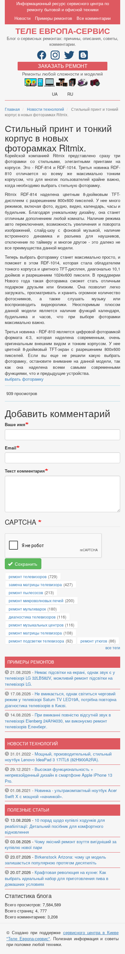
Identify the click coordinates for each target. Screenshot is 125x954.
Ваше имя (15, 424)
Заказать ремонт (63, 65)
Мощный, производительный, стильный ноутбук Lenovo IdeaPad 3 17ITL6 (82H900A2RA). (58, 757)
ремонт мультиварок (27, 608)
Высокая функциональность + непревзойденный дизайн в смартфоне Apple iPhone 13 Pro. (58, 775)
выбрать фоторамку (24, 379)
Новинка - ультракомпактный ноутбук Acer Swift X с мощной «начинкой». (61, 793)
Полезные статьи (28, 810)
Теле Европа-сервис (62, 30)
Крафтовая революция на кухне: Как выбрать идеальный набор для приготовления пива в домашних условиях (56, 878)
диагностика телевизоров (32, 616)
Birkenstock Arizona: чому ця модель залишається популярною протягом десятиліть (55, 860)
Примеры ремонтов (53, 18)
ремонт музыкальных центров (36, 624)
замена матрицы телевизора (35, 584)
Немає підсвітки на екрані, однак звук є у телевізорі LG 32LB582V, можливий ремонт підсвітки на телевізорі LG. (60, 678)
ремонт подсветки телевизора (36, 640)
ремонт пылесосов (26, 592)
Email (10, 448)
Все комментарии (94, 18)
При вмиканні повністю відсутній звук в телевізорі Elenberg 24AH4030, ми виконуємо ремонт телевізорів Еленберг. (58, 721)
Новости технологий (45, 109)
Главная (12, 109)
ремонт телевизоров (27, 576)
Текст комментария (25, 471)
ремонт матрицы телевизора (35, 632)
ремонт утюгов (93, 640)
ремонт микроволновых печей (36, 600)
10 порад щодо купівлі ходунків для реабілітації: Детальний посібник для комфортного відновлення (55, 826)
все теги (112, 647)
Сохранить (25, 564)
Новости (22, 18)
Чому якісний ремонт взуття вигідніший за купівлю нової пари (60, 844)
